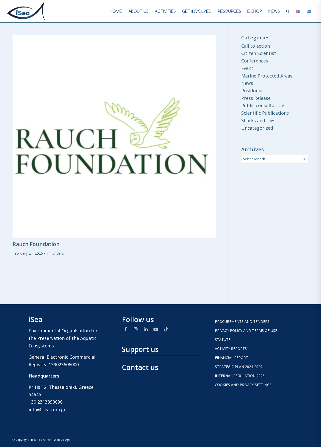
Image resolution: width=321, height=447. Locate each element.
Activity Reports (231, 348)
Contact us (140, 367)
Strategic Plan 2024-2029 (238, 366)
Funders (57, 253)
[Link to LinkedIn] (145, 329)
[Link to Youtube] (155, 329)
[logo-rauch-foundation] (114, 136)
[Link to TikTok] (166, 329)
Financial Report (231, 357)
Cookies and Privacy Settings (243, 384)
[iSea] (26, 11)
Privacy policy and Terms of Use (246, 330)
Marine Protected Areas (266, 76)
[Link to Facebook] (125, 329)
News (247, 83)
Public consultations (263, 105)
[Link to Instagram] (135, 329)
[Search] (288, 11)
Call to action (255, 46)
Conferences (254, 61)
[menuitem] (115, 11)
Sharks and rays (258, 120)
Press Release (256, 98)
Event (247, 68)
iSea (34, 439)
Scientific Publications (265, 113)
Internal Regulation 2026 (240, 375)
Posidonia (251, 91)
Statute (222, 339)
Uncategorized (257, 128)
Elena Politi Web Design (54, 439)
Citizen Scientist (258, 53)
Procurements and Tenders (242, 321)
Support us (140, 349)
